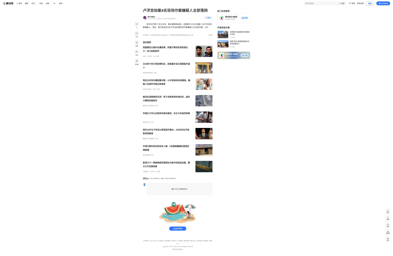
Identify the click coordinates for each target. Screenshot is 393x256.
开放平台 (174, 241)
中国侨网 (146, 171)
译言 (144, 56)
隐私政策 (167, 241)
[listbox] (177, 106)
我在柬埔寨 (146, 155)
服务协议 (161, 241)
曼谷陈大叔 (146, 122)
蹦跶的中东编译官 (148, 105)
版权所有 (180, 249)
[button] (244, 17)
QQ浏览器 (199, 241)
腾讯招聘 (186, 241)
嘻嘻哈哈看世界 (148, 72)
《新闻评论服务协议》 (170, 178)
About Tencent (154, 241)
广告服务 (180, 241)
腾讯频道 (205, 241)
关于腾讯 (145, 241)
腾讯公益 (192, 241)
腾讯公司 (175, 249)
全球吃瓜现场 (147, 89)
